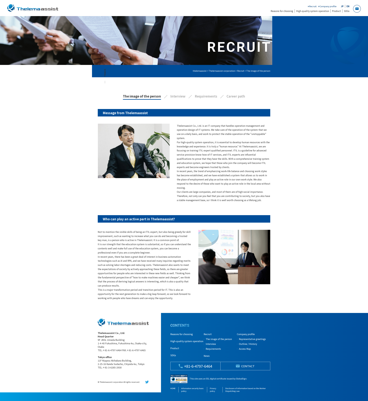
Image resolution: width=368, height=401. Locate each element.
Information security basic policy (192, 389)
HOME (173, 388)
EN (348, 6)
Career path (236, 96)
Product (336, 11)
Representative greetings (252, 339)
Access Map (245, 348)
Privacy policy (213, 389)
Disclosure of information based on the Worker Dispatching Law (245, 389)
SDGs (346, 11)
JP (342, 6)
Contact (357, 9)
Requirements (206, 96)
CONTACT (248, 366)
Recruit (313, 6)
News (207, 355)
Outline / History (248, 344)
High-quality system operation (312, 11)
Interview (177, 96)
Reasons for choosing (282, 11)
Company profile (328, 6)
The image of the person (142, 96)
